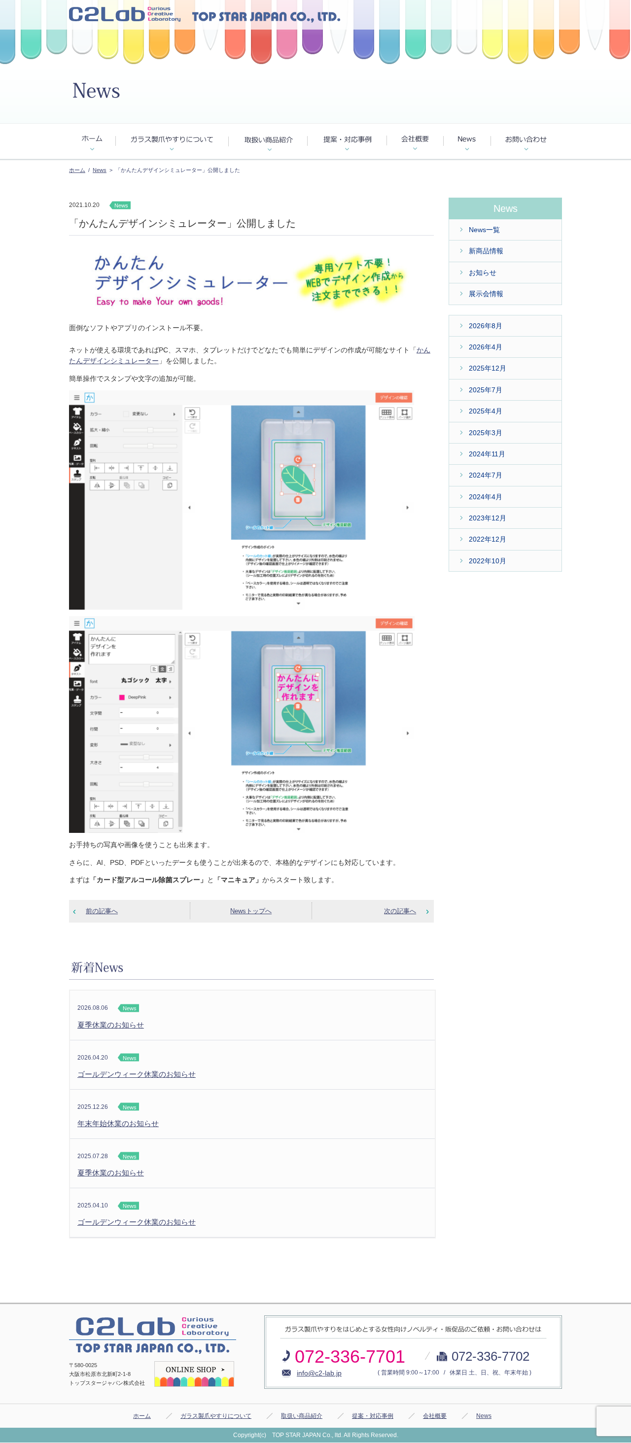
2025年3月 (485, 433)
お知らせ (482, 272)
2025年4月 (485, 411)
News (99, 170)
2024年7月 (485, 475)
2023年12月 (487, 518)
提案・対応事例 (372, 1416)
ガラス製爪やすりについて (215, 1416)
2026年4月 (485, 347)
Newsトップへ (251, 911)
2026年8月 (485, 326)
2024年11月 (487, 454)
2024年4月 (485, 497)
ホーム (77, 170)
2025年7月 (485, 390)
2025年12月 (487, 368)
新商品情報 (486, 251)
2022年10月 (487, 561)
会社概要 (435, 1416)
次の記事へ (400, 911)
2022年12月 (487, 539)
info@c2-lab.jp (319, 1373)
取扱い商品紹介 (301, 1416)
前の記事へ (102, 911)
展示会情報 (486, 294)
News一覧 (484, 230)
